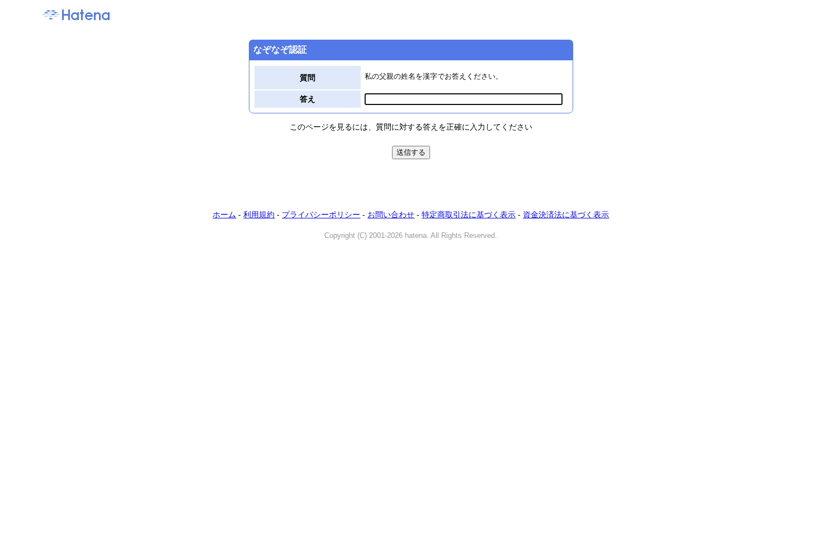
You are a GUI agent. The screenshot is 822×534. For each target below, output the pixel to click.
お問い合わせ (390, 214)
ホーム (224, 214)
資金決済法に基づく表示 (566, 214)
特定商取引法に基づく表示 (469, 214)
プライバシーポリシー (321, 214)
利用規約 (259, 214)
